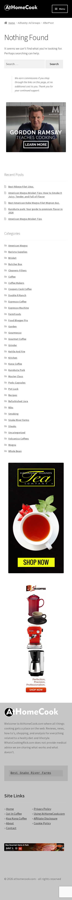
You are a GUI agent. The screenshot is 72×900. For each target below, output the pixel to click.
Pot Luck (13, 389)
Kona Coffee (15, 363)
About (10, 823)
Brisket (12, 258)
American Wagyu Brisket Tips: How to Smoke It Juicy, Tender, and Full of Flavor (35, 194)
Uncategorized (16, 432)
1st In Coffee (14, 813)
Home (11, 22)
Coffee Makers (16, 283)
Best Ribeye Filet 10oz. (21, 186)
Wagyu (12, 445)
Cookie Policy (42, 823)
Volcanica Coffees (18, 438)
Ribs (10, 407)
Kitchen (12, 357)
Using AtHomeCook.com (49, 813)
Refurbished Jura (18, 401)
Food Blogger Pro (18, 320)
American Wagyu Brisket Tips (25, 218)
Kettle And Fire (16, 351)
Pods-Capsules (16, 382)
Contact (11, 828)
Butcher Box (15, 264)
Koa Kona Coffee (16, 818)
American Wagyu (18, 245)
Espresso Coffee (17, 301)
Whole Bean (15, 451)
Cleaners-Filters (17, 270)
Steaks (12, 426)
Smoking (13, 413)
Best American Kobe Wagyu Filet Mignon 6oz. (34, 202)
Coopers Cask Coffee (20, 289)
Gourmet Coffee (17, 339)
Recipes (12, 395)
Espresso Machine (18, 307)
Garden (12, 326)
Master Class (15, 376)
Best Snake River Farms (31, 773)
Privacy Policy (42, 809)
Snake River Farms (18, 420)
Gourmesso (14, 332)
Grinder (12, 345)
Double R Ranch (17, 295)
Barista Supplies (17, 251)
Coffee (12, 276)
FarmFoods (14, 314)
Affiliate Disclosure (45, 818)
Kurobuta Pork (16, 370)
